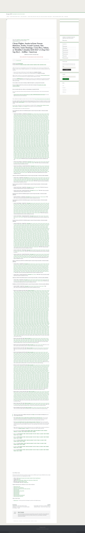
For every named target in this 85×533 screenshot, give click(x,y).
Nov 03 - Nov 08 (40, 280)
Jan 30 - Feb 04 (39, 240)
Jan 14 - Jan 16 (16, 301)
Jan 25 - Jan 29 (32, 236)
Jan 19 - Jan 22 (19, 178)
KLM (37, 480)
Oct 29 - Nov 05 (16, 210)
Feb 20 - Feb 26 (38, 143)
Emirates (34, 480)
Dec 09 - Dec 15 (34, 373)
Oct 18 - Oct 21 (29, 206)
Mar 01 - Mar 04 (18, 146)
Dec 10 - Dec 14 (29, 294)
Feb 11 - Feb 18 (38, 142)
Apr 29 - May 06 (29, 152)
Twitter (14, 106)
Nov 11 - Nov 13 (29, 211)
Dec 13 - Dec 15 (39, 294)
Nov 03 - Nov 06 (26, 210)
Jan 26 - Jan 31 (45, 129)
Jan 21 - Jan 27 (33, 126)
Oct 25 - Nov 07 (24, 280)
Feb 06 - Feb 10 (32, 169)
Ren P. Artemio (24, 40)
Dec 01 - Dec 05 (44, 113)
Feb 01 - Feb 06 (27, 242)
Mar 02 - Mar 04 (29, 146)
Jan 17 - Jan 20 (33, 124)
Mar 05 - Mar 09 (30, 147)
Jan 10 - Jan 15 (33, 122)
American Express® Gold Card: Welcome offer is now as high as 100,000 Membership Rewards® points (29, 94)
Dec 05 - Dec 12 (34, 228)
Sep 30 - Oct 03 (33, 203)
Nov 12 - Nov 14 (45, 211)
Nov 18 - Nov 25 (43, 196)
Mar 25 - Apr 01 (39, 326)
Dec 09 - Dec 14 (44, 293)
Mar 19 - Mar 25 (32, 325)
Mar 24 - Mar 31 (29, 326)
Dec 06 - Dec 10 (17, 371)
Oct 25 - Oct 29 (16, 357)
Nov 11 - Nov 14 (34, 211)
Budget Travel (16, 500)
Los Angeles (19, 431)
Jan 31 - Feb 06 (38, 241)
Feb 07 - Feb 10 (38, 140)
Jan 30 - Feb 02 (17, 162)
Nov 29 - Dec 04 (36, 286)
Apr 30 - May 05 (39, 152)
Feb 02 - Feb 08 (43, 136)
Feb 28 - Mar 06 (16, 323)
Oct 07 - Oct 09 (46, 204)
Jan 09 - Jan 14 (41, 121)
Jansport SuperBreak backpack (45, 75)
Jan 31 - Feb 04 (28, 241)
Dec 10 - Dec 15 (34, 294)
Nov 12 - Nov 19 (21, 227)
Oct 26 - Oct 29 (32, 208)
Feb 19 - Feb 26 (33, 143)
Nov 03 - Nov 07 (31, 210)
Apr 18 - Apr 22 (33, 327)
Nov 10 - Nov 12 (16, 360)
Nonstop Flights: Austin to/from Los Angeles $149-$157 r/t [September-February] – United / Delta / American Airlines (42, 506)
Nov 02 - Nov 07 (35, 280)
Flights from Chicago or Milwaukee (19, 487)
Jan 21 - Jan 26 (29, 126)
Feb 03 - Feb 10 (43, 137)
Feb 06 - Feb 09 (43, 139)
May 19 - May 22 (28, 156)
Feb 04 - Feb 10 (33, 138)
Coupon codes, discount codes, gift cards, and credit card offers (40, 16)
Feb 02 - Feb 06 (33, 136)
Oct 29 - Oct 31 (40, 209)
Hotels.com (23, 481)
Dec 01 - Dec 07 (21, 291)
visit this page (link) (18, 60)
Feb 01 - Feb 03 (30, 311)
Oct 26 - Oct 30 (37, 208)
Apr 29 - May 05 (24, 152)
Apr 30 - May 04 (34, 152)
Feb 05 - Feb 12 (33, 139)
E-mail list (25, 106)
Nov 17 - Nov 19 (21, 212)
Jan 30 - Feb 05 (44, 240)
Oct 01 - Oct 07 (43, 203)
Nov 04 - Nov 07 (42, 210)
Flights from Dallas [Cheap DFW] (18, 496)
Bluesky (41, 105)
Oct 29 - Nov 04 (45, 209)
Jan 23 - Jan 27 (26, 127)
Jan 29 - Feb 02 (40, 239)
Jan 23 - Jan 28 (31, 127)
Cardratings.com (26, 482)
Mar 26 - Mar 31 (18, 171)
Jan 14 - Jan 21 (29, 124)
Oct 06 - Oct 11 (41, 204)
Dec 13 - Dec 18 (44, 294)
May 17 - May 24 (17, 156)
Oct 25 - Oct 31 (22, 208)
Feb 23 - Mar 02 (23, 144)
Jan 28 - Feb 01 (47, 238)
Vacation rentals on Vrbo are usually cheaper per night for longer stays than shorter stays (28, 417)
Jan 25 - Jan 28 (43, 128)
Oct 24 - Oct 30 (40, 263)
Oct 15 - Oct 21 (40, 205)
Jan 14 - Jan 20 (24, 124)
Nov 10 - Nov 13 (18, 211)
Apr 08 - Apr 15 (23, 327)
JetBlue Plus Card (19, 78)
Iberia (17, 480)
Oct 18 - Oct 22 (34, 206)
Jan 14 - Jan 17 (19, 124)
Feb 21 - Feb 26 (43, 143)
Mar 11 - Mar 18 (45, 147)
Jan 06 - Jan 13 (38, 120)
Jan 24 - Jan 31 (33, 128)
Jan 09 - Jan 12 (31, 121)
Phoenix (28, 431)
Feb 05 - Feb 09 (18, 139)
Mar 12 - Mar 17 (37, 170)
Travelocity (31, 64)
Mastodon (44, 105)
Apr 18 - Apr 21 (23, 171)
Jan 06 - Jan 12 (34, 120)
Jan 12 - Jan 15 (17, 123)
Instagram (38, 105)
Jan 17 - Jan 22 (43, 124)
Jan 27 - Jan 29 (24, 130)
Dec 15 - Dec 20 (34, 119)
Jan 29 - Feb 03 (45, 239)
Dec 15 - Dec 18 (23, 119)
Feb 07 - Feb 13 (18, 141)
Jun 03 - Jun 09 (40, 157)
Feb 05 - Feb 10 (23, 139)
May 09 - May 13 (44, 154)
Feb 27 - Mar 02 (23, 145)
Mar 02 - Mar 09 (39, 146)
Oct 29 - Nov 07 (29, 280)
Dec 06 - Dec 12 (24, 229)
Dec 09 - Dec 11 (29, 293)
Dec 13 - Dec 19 (17, 270)
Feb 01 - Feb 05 (22, 242)
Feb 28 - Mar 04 (44, 145)
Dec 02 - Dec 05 (37, 291)
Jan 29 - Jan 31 (31, 239)
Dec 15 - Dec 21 (39, 119)
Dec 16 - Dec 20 (30, 177)
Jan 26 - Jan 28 (31, 129)
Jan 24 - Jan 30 (29, 128)
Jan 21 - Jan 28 (38, 126)
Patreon (66, 40)
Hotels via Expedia (31, 290)
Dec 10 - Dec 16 (26, 269)
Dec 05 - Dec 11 (29, 228)
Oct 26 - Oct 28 (27, 208)
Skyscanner (25, 64)
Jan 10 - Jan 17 (43, 122)
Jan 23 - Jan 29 (36, 127)
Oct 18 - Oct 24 (39, 206)
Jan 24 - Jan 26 (45, 127)
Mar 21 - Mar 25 (43, 325)
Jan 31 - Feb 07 (42, 241)
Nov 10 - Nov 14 (24, 211)
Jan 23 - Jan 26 (22, 127)
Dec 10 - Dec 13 (21, 269)
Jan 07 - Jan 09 (43, 120)
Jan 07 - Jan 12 (17, 121)
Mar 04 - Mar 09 (25, 147)
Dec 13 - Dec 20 (18, 119)
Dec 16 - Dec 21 (35, 177)
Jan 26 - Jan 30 (41, 129)
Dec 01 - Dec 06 (16, 291)
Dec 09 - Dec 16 (16, 396)
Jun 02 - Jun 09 (35, 157)
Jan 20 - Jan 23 (26, 125)
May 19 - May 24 (33, 156)
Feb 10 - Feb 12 (23, 142)
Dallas (32, 430)
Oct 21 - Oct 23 (43, 223)
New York (41, 430)
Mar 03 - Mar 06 (44, 146)
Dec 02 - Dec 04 (32, 291)
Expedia (28, 64)
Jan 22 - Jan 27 (26, 255)
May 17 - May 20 (36, 155)
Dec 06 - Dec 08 (39, 228)
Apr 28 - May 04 (43, 327)
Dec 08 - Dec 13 (40, 230)
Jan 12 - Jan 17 (26, 123)
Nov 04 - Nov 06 (37, 210)
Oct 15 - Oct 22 (45, 205)
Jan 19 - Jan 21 (18, 339)
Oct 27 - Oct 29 (46, 208)
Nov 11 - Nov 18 (40, 211)
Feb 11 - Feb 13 (33, 142)
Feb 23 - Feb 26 (18, 144)
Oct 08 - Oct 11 (25, 205)
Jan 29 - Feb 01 (35, 239)
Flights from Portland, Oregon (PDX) (19, 490)
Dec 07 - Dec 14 (23, 293)
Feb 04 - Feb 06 (32, 244)
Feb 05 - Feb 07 (43, 138)
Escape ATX (9, 14)
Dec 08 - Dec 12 (35, 230)
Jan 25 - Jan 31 (22, 129)
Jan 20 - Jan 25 (36, 125)
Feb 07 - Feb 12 (16, 318)
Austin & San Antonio (36, 430)
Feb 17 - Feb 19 (18, 143)
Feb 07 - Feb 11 (43, 140)
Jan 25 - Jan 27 (38, 128)
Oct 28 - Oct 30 (25, 209)
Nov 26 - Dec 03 (42, 227)
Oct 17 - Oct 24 (24, 206)
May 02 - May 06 (31, 153)
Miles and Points (24, 16)
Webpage (20, 106)
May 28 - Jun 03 (19, 157)
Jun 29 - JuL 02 (18, 158)
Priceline (21, 64)
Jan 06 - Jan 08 (19, 120)
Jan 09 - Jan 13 (36, 121)
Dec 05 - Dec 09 (18, 228)
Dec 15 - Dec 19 (29, 119)
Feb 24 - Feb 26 (28, 144)
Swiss (27, 480)
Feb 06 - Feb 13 (28, 140)
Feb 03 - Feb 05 (18, 137)
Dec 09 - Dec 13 (39, 293)
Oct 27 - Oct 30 (16, 209)
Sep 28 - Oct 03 (30, 279)
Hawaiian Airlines (20, 480)
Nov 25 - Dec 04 (31, 286)
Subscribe (66, 16)
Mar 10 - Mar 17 (35, 147)
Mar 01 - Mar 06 (23, 146)
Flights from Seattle (16, 489)
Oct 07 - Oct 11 (16, 205)
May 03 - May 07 (17, 154)
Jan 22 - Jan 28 (43, 126)
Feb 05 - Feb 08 (17, 169)
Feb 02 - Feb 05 (28, 136)
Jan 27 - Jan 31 (34, 130)
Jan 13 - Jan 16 (36, 123)
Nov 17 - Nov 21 (32, 212)
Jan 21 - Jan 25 (24, 126)
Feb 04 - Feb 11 (38, 138)
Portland (25, 431)
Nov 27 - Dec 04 (33, 113)
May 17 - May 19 (31, 155)
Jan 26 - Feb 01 (35, 237)
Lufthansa (25, 480)
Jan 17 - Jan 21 (38, 124)
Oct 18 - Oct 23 (40, 279)
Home (8, 16)
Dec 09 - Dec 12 (34, 293)
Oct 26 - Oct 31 (41, 208)
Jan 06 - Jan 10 (29, 120)
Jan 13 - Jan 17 (41, 123)
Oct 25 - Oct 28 (43, 207)
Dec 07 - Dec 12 (18, 372)
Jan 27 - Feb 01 (38, 130)
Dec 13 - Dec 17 (42, 269)
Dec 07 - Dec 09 (34, 229)
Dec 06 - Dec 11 (19, 229)
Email (63, 66)
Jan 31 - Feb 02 (18, 241)
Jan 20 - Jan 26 (41, 125)
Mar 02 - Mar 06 (34, 146)
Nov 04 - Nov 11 (43, 225)
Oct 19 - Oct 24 (17, 404)
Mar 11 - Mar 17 (40, 147)
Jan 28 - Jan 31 (42, 238)
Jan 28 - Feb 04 (26, 239)
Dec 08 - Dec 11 (30, 230)
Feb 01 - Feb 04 (17, 242)
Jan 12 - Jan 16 (22, 123)
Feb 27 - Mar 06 (33, 145)
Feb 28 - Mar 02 (39, 145)
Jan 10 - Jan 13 (24, 122)
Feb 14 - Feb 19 (16, 320)
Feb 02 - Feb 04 (23, 136)
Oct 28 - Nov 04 (35, 209)
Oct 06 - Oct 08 (32, 204)
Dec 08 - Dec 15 (45, 230)
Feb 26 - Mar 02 (17, 170)
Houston (29, 430)
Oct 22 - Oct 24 (23, 207)
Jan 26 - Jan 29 (36, 129)
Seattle (23, 431)
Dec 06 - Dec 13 (29, 229)
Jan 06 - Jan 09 (24, 120)
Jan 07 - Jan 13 (22, 121)
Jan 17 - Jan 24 (17, 125)
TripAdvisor (19, 481)
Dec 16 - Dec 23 (40, 177)
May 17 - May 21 (41, 155)
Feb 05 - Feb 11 (28, 139)
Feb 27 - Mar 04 (28, 145)
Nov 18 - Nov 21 (37, 196)
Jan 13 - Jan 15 (31, 123)
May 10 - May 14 (25, 155)
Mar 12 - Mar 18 (22, 325)
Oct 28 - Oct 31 (30, 209)
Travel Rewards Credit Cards (58, 16)
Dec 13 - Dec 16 (36, 269)
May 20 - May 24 (44, 156)
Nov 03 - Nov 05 (21, 210)
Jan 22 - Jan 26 (21, 255)
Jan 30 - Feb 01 (24, 240)
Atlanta (34, 431)
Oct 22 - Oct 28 (33, 207)
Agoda (26, 481)
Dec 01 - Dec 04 (39, 113)
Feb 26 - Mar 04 (18, 145)
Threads (66, 46)
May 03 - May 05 (41, 153)
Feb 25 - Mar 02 (38, 144)
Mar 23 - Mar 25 (23, 326)
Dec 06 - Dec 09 (44, 228)
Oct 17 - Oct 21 (18, 355)
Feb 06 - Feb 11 (18, 140)
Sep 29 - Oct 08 (35, 279)
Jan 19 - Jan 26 (24, 178)
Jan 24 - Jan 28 (19, 128)
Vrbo (19, 479)
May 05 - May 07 (22, 154)
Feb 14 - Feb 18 (43, 142)
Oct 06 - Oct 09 (37, 204)
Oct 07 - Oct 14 (21, 205)
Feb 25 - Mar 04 (43, 144)
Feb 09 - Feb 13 (18, 142)
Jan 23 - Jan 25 (17, 127)
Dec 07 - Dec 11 (44, 229)
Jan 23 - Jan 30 (41, 127)
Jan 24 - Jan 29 (24, 128)
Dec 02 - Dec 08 (17, 292)
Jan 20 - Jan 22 (22, 125)
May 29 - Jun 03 (30, 157)
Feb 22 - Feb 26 (16, 321)
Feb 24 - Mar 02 (33, 144)
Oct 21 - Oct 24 (44, 206)
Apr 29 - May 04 (18, 152)
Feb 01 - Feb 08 (18, 136)
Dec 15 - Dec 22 (44, 119)
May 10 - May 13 (20, 155)
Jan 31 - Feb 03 (23, 241)
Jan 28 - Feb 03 (21, 239)
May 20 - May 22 (39, 156)
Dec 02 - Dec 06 (42, 291)
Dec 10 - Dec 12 (16, 269)
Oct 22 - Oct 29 (38, 207)
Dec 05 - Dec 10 (23, 228)
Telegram (16, 106)
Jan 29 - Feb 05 (19, 240)
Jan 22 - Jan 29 (39, 375)
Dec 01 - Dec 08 (26, 291)
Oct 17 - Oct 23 (33, 223)
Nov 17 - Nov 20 (26, 212)
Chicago (38, 433)
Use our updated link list (19, 63)
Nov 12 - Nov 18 (16, 212)
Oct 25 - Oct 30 (17, 208)
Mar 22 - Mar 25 (18, 326)
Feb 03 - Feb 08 (33, 137)
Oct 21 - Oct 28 (18, 207)
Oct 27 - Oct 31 (21, 209)
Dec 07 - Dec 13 (19, 230)
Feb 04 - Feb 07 (18, 138)
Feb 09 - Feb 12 (16, 319)
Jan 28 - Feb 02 (36, 179)
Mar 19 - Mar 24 (43, 170)
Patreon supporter (21, 102)
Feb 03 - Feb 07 (28, 137)
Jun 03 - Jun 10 (44, 157)
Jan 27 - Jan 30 (29, 130)
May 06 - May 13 (28, 154)
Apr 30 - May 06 (44, 152)
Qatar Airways (31, 480)
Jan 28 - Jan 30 (37, 238)
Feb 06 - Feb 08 (38, 139)
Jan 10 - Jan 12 (19, 122)
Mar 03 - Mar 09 (16, 324)
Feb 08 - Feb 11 (28, 141)
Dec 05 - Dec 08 (16, 370)
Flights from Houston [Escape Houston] (19, 495)
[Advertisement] (42, 6)
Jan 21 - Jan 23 (16, 303)
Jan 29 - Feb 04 (33, 309)
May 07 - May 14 (39, 154)
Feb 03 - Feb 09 (38, 137)
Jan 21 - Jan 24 (19, 126)
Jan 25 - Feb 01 (26, 129)
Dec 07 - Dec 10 (39, 229)
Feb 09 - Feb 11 (43, 141)
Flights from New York (17, 486)
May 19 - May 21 (22, 156)
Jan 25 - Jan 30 (17, 129)
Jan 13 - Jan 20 (45, 123)
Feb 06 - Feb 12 (23, 140)
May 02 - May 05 (25, 153)
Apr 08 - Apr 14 (18, 327)
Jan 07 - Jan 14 (26, 121)
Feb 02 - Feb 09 (16, 180)
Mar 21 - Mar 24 (38, 325)
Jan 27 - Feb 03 (32, 238)
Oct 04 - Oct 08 (22, 204)
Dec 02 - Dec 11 (41, 286)
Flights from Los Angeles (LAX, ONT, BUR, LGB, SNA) (22, 488)
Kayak (45, 64)
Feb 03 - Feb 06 (23, 137)
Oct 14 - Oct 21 (35, 205)
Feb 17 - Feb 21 (23, 143)
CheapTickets (42, 64)
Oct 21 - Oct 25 (17, 356)
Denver (31, 431)
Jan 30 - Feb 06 (31, 310)
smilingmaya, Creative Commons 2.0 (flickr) (23, 39)
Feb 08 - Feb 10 (23, 141)
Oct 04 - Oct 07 (17, 204)
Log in (63, 85)
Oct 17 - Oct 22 (19, 206)
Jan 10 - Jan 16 (38, 122)
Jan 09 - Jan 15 (45, 121)
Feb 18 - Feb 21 (28, 143)
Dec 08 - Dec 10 (25, 230)
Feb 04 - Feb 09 (28, 138)
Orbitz (38, 64)
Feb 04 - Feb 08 (23, 138)
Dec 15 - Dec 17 (27, 270)
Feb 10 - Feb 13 (28, 142)
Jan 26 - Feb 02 (19, 130)
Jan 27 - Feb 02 (43, 130)
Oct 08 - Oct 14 (30, 205)
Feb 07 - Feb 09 (33, 140)
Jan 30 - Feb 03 (34, 240)
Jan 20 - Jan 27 (45, 125)
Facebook (47, 105)
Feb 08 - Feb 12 (33, 141)
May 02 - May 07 (36, 153)
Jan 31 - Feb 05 (33, 241)
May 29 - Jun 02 (24, 157)
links (33, 414)
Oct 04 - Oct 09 (27, 204)
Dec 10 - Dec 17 (31, 269)
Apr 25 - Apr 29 (38, 327)
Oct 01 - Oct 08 (16, 353)
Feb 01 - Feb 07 (32, 242)
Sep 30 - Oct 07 (38, 203)
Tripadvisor (35, 64)
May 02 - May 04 (20, 153)
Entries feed (64, 87)
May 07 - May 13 (33, 154)
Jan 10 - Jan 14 (29, 122)
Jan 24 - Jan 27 (33, 187)
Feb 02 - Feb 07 (38, 136)
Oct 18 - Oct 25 (45, 279)
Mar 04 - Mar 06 (19, 147)
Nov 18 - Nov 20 (32, 196)
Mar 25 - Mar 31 (34, 326)
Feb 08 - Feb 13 (38, 141)
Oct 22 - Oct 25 (28, 207)
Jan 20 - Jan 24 (31, 125)
